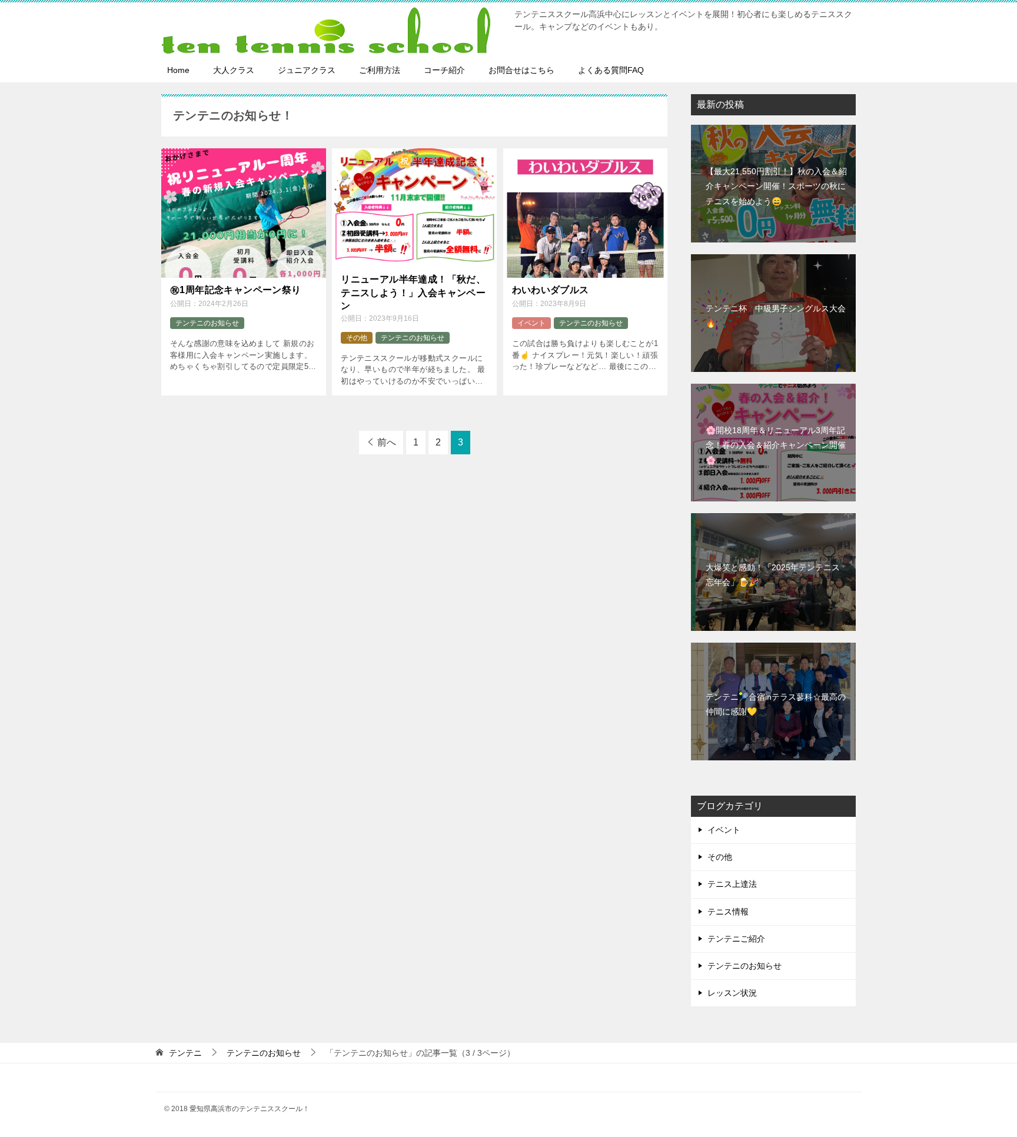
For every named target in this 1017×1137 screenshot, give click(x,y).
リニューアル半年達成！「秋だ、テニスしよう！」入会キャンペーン (413, 292)
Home (178, 70)
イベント (531, 323)
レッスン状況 (732, 993)
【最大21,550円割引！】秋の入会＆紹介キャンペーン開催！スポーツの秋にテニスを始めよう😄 (776, 186)
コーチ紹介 (444, 70)
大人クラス (233, 70)
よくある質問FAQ (611, 70)
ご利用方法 (379, 70)
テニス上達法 (732, 884)
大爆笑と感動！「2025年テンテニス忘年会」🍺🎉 (773, 575)
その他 (356, 338)
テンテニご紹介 (736, 938)
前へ (386, 442)
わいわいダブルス (550, 290)
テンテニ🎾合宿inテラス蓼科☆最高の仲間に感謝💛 (776, 704)
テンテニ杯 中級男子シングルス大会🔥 (776, 316)
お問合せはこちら (521, 70)
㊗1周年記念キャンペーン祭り (235, 290)
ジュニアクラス (306, 70)
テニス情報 (728, 911)
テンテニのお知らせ (207, 323)
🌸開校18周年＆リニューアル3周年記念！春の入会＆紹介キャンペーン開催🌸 (776, 444)
